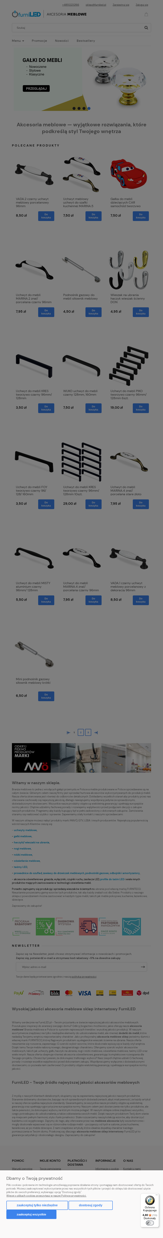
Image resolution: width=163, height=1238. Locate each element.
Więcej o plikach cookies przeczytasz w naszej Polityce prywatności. (46, 1195)
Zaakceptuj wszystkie (31, 1214)
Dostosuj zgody (90, 1205)
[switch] (150, 1223)
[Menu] (156, 1195)
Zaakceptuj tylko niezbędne (37, 1205)
